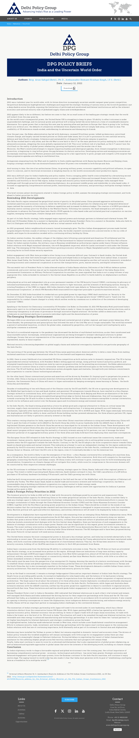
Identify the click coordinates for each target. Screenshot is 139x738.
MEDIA (64, 19)
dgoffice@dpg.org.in (120, 720)
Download (68, 88)
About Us (21, 706)
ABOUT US (12, 19)
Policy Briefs (26, 24)
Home (9, 24)
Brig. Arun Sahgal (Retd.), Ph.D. (46, 79)
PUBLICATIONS (46, 19)
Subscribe (69, 700)
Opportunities (21, 722)
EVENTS (28, 19)
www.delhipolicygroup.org (117, 725)
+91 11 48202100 (120, 717)
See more (118, 729)
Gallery (21, 714)
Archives (21, 718)
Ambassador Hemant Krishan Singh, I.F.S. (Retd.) (93, 79)
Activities (21, 710)
